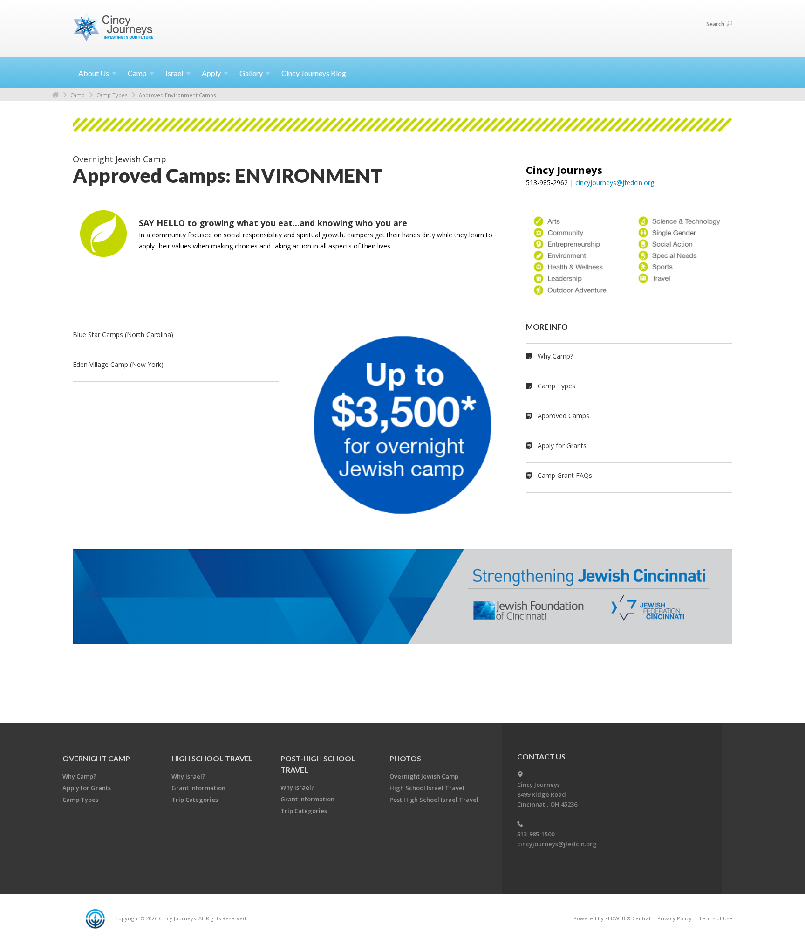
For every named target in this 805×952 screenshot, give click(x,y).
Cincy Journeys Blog (313, 73)
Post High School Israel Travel (433, 799)
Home (55, 95)
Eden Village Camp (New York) (118, 364)
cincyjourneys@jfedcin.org (614, 182)
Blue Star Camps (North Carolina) (123, 334)
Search (715, 24)
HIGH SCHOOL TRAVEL (212, 758)
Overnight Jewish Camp (423, 776)
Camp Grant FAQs (565, 475)
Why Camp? (555, 356)
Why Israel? (188, 776)
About (93, 73)
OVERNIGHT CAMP (96, 758)
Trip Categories (194, 799)
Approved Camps (563, 415)
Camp (77, 94)
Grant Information (198, 788)
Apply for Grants (562, 445)
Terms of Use (715, 918)
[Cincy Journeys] (114, 28)
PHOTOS (405, 758)
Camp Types (111, 94)
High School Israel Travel (426, 788)
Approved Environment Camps (177, 94)
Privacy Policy (674, 918)
